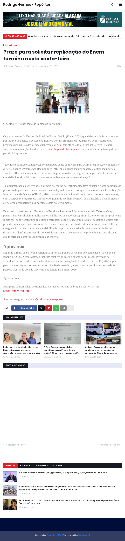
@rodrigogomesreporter (49, 299)
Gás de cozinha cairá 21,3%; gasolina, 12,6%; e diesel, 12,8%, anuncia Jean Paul (63, 472)
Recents (25, 465)
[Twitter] (41, 308)
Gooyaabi (84, 535)
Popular (10, 465)
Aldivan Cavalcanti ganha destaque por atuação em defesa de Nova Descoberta (100, 350)
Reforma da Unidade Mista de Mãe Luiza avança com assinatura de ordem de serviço (22, 350)
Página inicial (10, 45)
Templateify (53, 535)
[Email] (63, 308)
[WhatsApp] (56, 308)
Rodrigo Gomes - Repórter (26, 4)
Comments (41, 465)
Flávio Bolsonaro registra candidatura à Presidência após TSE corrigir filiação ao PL (61, 350)
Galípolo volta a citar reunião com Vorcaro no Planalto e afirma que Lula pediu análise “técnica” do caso (69, 502)
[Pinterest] (48, 308)
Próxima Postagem (110, 444)
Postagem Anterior (15, 444)
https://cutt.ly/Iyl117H (16, 290)
